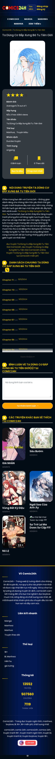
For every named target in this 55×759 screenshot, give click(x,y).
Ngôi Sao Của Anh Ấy (38, 506)
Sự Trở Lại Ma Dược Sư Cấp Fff (40, 526)
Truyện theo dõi (12, 634)
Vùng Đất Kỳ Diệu (13, 508)
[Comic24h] (14, 8)
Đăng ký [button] (41, 9)
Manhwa (43, 19)
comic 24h (20, 729)
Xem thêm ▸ (35, 23)
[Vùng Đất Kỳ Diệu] (13, 487)
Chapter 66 (9, 329)
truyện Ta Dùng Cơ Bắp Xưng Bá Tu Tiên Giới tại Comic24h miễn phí (27, 254)
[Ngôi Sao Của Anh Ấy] (41, 486)
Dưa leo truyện (13, 141)
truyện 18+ (43, 736)
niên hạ (8, 661)
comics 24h (44, 729)
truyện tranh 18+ (11, 732)
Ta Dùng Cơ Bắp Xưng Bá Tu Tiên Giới (29, 30)
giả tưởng (9, 665)
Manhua (18, 23)
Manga (28, 19)
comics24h (32, 729)
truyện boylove (29, 736)
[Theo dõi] (39, 158)
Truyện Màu (22, 132)
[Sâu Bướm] (41, 438)
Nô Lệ (5, 551)
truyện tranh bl (14, 736)
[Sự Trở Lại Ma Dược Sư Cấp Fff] (41, 518)
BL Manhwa (10, 656)
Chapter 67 (9, 319)
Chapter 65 (9, 339)
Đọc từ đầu (17, 171)
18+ (6, 652)
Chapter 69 (9, 299)
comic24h (9, 729)
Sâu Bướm (36, 451)
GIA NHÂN (8, 463)
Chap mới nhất (35, 171)
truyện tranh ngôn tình (31, 732)
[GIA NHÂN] (13, 443)
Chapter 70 (10, 290)
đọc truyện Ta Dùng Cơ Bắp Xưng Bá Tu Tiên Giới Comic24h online (29, 248)
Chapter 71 (9, 280)
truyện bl (47, 732)
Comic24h (13, 19)
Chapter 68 (10, 309)
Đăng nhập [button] (42, 6)
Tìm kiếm (31, 7)
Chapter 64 (10, 349)
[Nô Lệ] (13, 531)
